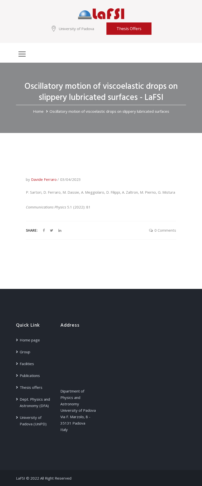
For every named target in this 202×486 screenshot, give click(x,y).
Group (25, 351)
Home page (30, 339)
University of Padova (76, 28)
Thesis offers (129, 28)
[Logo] (101, 13)
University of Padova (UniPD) (33, 420)
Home (38, 111)
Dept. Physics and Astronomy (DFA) (35, 402)
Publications (30, 375)
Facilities (27, 363)
